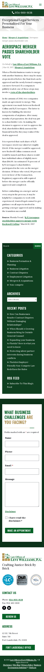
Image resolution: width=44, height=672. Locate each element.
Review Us (11, 616)
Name (8, 437)
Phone (8, 451)
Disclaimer (10, 511)
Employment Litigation (21, 276)
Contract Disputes (19, 272)
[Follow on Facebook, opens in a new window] (4, 608)
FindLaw (32, 667)
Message (9, 479)
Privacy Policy (27, 665)
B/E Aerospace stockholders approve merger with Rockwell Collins (20, 220)
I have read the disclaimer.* (17, 519)
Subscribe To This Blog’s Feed (20, 385)
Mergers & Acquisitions (25, 67)
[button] (40, 5)
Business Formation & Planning (19, 263)
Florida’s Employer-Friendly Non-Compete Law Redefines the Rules (21, 366)
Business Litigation (19, 268)
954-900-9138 (23, 12)
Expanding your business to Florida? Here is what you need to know (21, 343)
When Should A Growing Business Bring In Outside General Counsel (20, 332)
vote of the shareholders (22, 92)
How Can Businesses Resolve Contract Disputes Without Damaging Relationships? (20, 319)
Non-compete (16, 284)
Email (9, 465)
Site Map (16, 665)
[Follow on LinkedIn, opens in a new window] (9, 608)
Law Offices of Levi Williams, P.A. (27, 64)
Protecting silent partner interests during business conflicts (21, 354)
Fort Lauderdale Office (18, 647)
